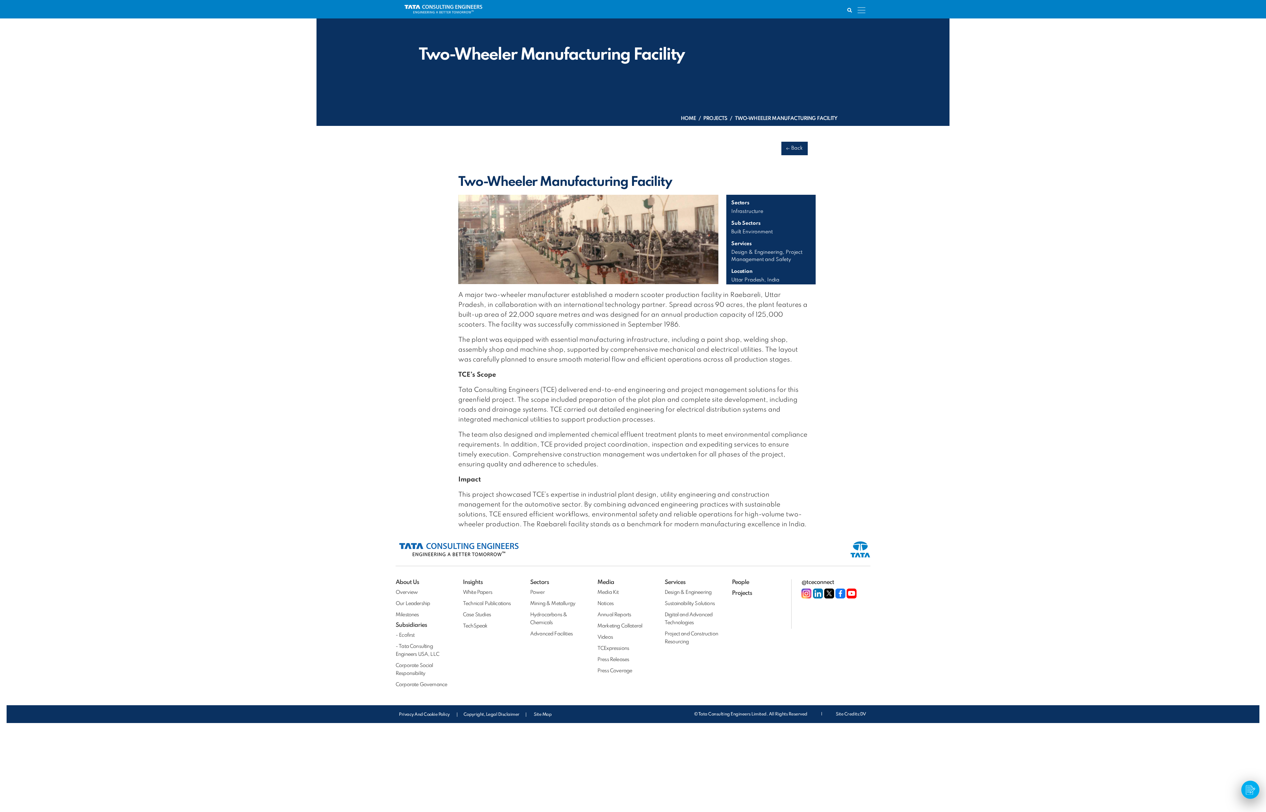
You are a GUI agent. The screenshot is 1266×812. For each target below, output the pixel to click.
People (740, 582)
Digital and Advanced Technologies (688, 618)
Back (797, 148)
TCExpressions (613, 648)
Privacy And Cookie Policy (425, 714)
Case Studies (477, 615)
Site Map (543, 714)
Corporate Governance (421, 684)
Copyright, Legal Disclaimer (492, 714)
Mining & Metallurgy (552, 603)
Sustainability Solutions (690, 603)
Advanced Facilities (551, 634)
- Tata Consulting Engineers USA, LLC (417, 650)
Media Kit (607, 592)
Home (688, 118)
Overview (407, 592)
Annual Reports (614, 615)
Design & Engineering (688, 592)
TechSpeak (475, 626)
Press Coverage (614, 671)
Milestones (407, 615)
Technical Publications (487, 603)
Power (537, 592)
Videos (605, 637)
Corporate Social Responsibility (414, 669)
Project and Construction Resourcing (691, 638)
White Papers (477, 592)
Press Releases (613, 659)
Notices (605, 603)
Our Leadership (413, 603)
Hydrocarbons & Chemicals (548, 618)
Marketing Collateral (619, 626)
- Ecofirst (405, 635)
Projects (715, 118)
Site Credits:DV (851, 714)
